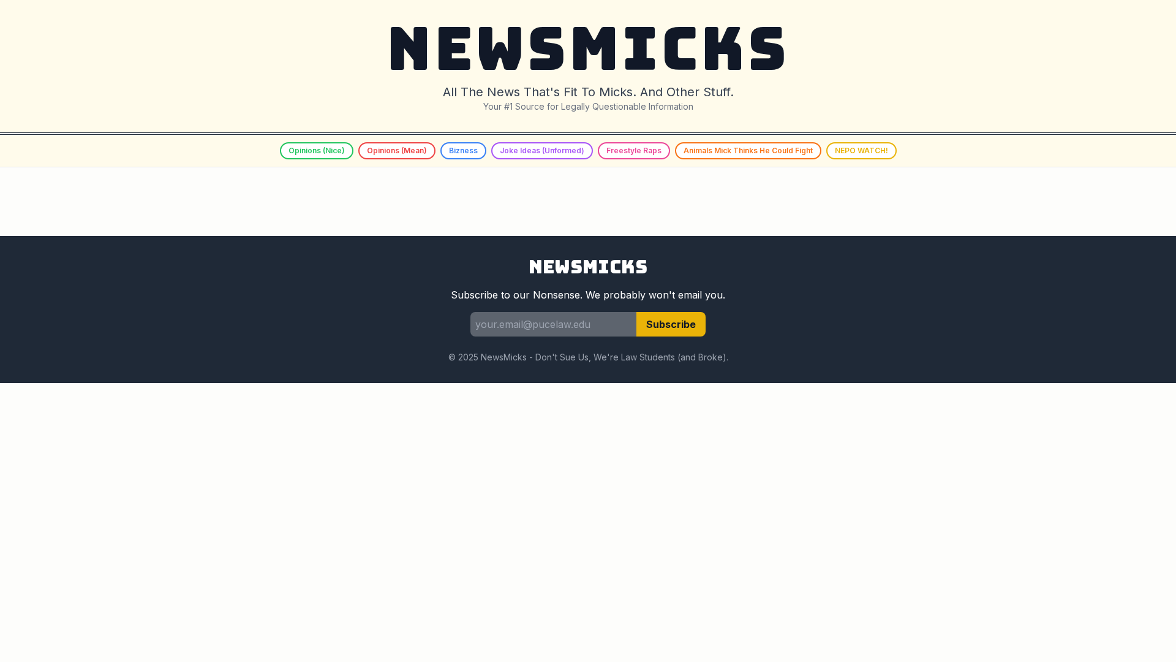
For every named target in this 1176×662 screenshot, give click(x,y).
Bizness (463, 150)
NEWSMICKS (588, 49)
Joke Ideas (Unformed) (542, 150)
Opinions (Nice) (316, 150)
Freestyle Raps (634, 150)
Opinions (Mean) (397, 150)
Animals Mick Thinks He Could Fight (748, 150)
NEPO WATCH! (861, 150)
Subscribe (671, 324)
